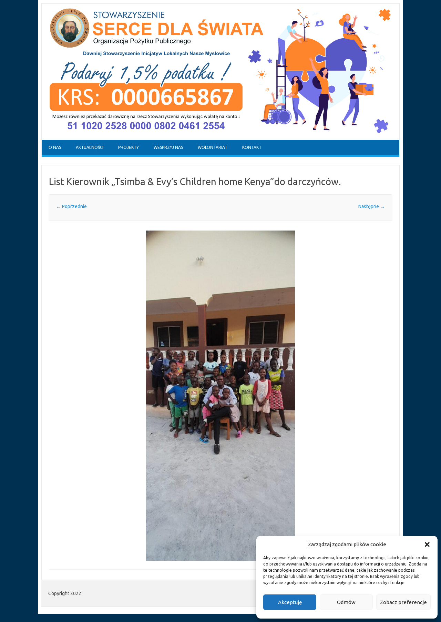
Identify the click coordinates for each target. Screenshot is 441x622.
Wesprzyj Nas (168, 147)
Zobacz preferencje (403, 602)
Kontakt (251, 147)
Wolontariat (212, 147)
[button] (427, 544)
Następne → (371, 206)
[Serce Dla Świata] (220, 138)
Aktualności (89, 147)
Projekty (128, 147)
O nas (55, 147)
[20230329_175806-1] (220, 396)
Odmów (346, 602)
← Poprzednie (71, 206)
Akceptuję (290, 602)
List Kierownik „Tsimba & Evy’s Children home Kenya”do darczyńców (193, 181)
